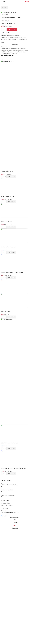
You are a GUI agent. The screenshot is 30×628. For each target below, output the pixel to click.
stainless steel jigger (22, 39)
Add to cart (12, 29)
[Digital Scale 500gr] (15, 286)
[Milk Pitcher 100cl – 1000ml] (15, 185)
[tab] (15, 44)
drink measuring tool (6, 39)
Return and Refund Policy (7, 505)
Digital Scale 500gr (5, 311)
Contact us (3, 510)
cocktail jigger (22, 37)
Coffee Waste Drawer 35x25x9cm (9, 443)
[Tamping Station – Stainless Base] (15, 235)
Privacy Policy (4, 508)
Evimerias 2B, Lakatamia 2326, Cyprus (10, 484)
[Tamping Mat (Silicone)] (15, 210)
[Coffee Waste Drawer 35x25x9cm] (15, 371)
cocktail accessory (14, 37)
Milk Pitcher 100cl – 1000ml (8, 196)
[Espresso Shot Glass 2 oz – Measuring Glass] (15, 260)
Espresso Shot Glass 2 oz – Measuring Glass (12, 272)
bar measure (6, 37)
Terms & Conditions (5, 503)
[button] (11, 176)
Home (2, 17)
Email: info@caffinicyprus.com (8, 495)
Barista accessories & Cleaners (12, 17)
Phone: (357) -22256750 (7, 490)
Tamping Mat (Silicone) (6, 221)
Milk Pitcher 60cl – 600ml (7, 171)
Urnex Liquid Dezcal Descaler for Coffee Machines (13, 468)
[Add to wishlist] (3, 168)
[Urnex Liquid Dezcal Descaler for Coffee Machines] (15, 456)
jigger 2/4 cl (14, 39)
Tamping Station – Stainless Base (9, 247)
